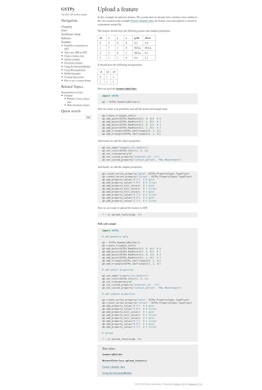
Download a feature (73, 62)
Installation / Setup (70, 34)
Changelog (66, 26)
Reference (66, 38)
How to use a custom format (77, 80)
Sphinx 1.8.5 (179, 384)
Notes (64, 30)
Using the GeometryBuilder (77, 66)
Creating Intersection (74, 76)
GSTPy (68, 9)
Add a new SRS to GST (75, 52)
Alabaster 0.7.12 (195, 384)
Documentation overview (72, 92)
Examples (66, 42)
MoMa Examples (72, 73)
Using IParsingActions (75, 69)
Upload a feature (72, 59)
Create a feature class (74, 55)
